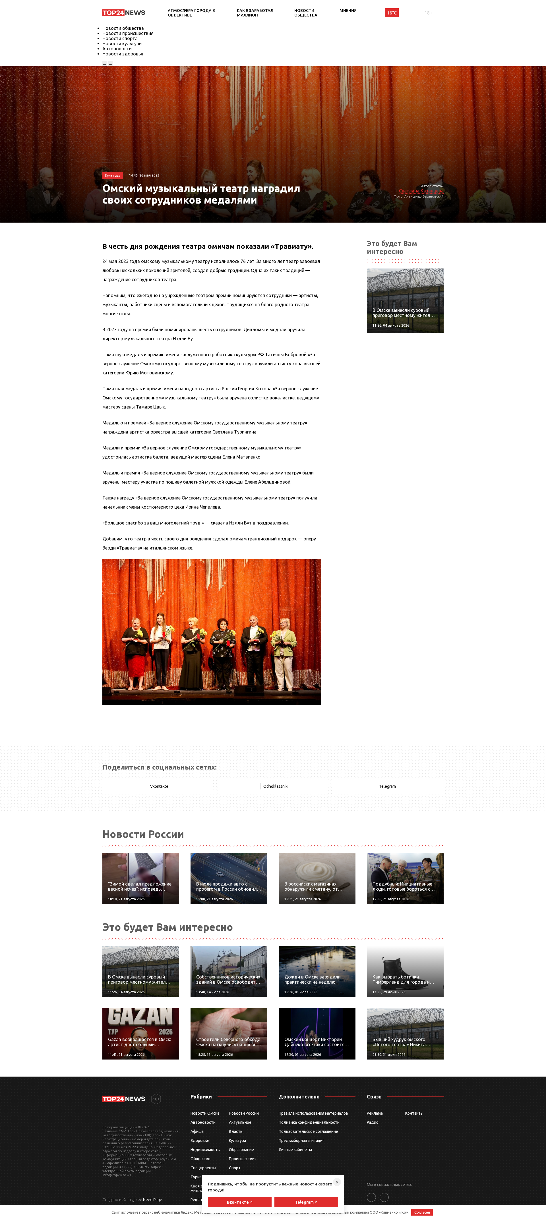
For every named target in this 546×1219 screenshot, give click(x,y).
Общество (200, 1158)
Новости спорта (120, 38)
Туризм (197, 1177)
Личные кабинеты (295, 1149)
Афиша (197, 1131)
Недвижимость (205, 1149)
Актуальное (240, 1122)
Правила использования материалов (313, 1113)
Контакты (414, 1113)
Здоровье (200, 1140)
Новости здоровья (122, 53)
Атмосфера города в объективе (191, 12)
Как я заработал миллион (255, 12)
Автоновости (117, 48)
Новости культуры (122, 43)
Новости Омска (205, 1113)
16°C (392, 12)
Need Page (152, 1199)
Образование (241, 1149)
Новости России (244, 1113)
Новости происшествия (128, 33)
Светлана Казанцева (421, 190)
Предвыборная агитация (301, 1140)
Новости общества (305, 12)
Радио (373, 1122)
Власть (236, 1131)
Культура (237, 1140)
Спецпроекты (203, 1168)
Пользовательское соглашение (308, 1131)
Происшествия (243, 1158)
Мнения (348, 10)
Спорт (235, 1168)
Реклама (375, 1113)
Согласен (422, 1212)
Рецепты (199, 1199)
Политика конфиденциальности (309, 1122)
